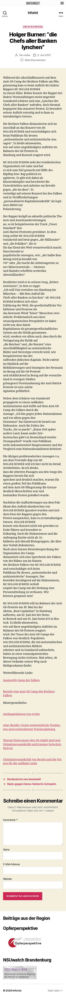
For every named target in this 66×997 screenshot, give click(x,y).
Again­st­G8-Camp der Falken (21, 680)
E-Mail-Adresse (11, 864)
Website (7, 879)
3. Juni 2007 (44, 55)
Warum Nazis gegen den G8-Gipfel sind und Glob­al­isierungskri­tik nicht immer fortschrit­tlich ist (32, 744)
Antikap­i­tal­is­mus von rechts (21, 714)
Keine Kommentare (35, 60)
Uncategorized (33, 26)
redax (27, 55)
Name (6, 849)
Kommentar (10, 820)
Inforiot (33, 12)
